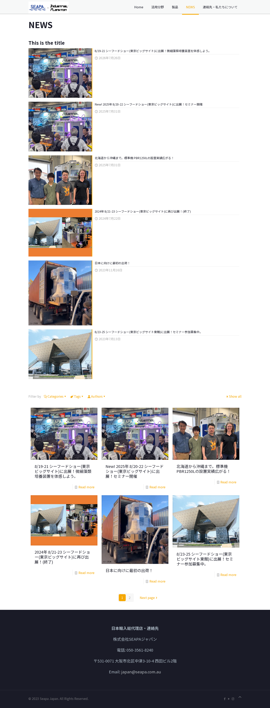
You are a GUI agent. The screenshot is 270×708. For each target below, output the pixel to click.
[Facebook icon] (224, 699)
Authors (97, 396)
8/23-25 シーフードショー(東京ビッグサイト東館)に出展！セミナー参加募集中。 (148, 332)
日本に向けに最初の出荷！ (112, 263)
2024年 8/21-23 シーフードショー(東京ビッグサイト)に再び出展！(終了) (143, 211)
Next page (147, 597)
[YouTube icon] (228, 699)
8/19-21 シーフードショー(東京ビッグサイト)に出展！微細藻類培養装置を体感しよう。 (153, 51)
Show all (235, 396)
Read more (86, 487)
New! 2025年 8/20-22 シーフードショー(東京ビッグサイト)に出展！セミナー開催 (149, 104)
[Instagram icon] (232, 699)
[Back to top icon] (240, 696)
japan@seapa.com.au (141, 672)
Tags (77, 396)
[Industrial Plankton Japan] (48, 7)
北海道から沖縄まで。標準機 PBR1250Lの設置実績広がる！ (134, 158)
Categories (55, 396)
